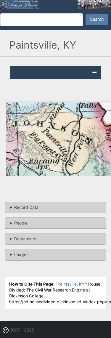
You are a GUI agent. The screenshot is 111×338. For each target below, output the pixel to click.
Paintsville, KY (70, 283)
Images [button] (21, 254)
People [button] (21, 222)
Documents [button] (25, 238)
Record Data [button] (26, 207)
